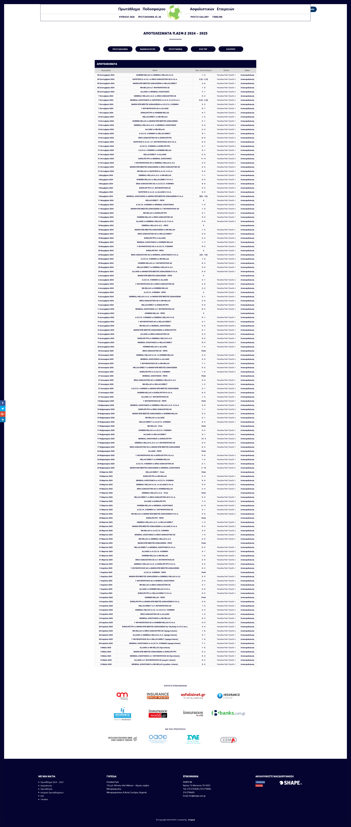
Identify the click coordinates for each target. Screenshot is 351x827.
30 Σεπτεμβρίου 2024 (105, 75)
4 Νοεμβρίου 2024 (106, 175)
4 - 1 (203, 213)
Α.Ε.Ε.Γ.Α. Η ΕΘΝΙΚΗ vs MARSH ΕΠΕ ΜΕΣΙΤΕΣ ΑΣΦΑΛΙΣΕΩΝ (155, 388)
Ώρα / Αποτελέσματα (204, 70)
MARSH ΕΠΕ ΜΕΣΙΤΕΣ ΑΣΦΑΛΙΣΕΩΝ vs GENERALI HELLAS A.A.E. (155, 576)
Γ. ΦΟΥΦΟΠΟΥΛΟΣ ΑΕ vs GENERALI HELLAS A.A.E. (155, 163)
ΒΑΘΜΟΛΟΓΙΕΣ (147, 49)
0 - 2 (203, 96)
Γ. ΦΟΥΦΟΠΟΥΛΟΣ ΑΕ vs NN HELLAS (154, 363)
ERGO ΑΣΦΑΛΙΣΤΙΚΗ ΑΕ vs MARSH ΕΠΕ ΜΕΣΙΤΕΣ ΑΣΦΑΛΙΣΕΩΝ (155, 447)
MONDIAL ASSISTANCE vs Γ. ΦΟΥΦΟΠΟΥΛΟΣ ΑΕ (154, 309)
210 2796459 (188, 792)
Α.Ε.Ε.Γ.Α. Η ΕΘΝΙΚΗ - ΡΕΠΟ (155, 292)
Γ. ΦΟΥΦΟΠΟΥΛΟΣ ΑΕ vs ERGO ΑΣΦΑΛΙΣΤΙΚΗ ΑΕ (154, 284)
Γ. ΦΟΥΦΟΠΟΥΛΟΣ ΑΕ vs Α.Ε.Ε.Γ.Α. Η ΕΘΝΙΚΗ (155, 246)
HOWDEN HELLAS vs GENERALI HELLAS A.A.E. (155, 75)
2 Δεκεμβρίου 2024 (106, 276)
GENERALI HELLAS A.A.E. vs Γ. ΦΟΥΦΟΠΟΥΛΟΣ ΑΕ (155, 443)
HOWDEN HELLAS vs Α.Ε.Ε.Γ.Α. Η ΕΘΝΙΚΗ (154, 430)
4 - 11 (203, 159)
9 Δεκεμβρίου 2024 (106, 292)
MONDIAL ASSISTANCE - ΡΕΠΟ (154, 376)
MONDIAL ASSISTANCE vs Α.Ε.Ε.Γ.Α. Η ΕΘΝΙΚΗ (155, 480)
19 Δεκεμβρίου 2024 (105, 338)
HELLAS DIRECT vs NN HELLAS (154, 117)
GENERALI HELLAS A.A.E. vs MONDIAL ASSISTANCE (155, 125)
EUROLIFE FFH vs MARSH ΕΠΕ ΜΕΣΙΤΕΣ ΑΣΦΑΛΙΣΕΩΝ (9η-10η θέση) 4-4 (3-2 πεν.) (155, 627)
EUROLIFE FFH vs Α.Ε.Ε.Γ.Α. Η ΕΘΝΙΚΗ (155, 372)
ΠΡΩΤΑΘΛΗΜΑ (120, 49)
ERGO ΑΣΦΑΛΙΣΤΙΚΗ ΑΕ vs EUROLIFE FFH (155, 138)
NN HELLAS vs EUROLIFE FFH (155, 213)
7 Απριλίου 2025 (105, 572)
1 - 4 (203, 459)
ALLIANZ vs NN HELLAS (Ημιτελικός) (155, 648)
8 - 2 (203, 309)
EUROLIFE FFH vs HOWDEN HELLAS (155, 113)
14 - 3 (203, 439)
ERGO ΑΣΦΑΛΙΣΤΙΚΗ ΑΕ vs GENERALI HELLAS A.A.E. (155, 380)
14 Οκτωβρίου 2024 (106, 121)
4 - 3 (203, 267)
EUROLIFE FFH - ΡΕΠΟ (155, 250)
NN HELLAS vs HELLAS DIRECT (154, 384)
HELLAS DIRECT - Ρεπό (155, 472)
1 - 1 (203, 175)
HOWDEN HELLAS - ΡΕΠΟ (155, 313)
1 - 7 (203, 242)
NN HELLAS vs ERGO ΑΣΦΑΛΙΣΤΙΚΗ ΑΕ (154, 585)
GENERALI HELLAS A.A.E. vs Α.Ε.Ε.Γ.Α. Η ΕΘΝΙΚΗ (155, 610)
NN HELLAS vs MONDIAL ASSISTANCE (154, 326)
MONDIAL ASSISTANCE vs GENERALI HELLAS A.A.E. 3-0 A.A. (154, 405)
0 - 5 (203, 338)
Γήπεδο (226, 70)
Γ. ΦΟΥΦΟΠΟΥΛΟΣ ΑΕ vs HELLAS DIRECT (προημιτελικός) (155, 639)
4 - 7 (203, 113)
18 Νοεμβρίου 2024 (106, 225)
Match (155, 70)
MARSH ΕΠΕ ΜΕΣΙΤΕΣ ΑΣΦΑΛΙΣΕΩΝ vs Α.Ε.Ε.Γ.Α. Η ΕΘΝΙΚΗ (155, 104)
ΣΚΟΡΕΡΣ (231, 49)
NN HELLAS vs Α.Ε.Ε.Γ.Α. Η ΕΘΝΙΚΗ (155, 531)
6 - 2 (203, 447)
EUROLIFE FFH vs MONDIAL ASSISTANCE (155, 159)
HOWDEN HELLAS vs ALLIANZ (155, 347)
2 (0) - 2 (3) (203, 79)
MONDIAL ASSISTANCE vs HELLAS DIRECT (155, 342)
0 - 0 (203, 184)
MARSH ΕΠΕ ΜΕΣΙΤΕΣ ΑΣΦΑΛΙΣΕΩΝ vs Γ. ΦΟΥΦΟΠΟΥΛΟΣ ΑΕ (155, 209)
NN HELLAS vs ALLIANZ (155, 418)
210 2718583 (205, 789)
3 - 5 (203, 217)
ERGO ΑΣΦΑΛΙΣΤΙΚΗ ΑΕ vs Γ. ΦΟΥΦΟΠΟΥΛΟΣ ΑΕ (154, 560)
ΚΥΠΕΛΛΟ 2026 (127, 16)
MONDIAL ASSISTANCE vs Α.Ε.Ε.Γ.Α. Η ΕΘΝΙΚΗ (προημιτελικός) (155, 643)
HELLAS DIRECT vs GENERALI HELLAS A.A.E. (155, 267)
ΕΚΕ (42, 796)
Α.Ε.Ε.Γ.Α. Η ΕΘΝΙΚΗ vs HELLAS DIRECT (155, 133)
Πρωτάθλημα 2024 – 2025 (51, 782)
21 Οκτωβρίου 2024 (106, 150)
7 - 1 (203, 92)
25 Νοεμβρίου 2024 (106, 250)
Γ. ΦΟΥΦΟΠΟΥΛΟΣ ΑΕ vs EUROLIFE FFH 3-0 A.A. (155, 455)
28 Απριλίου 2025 (106, 627)
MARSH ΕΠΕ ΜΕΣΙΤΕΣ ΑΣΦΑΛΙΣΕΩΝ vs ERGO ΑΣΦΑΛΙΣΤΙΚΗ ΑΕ (155, 167)
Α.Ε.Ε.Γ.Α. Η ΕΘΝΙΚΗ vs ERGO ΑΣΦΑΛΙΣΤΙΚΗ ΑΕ (155, 464)
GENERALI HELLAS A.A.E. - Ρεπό (155, 493)
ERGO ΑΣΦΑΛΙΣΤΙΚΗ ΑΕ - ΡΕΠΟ (154, 351)
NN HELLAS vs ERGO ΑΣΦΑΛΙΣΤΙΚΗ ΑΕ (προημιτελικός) (154, 631)
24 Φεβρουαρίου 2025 (105, 451)
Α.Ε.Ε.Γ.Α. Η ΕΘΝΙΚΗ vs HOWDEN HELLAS (154, 150)
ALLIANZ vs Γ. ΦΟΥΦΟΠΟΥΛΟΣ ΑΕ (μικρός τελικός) (155, 660)
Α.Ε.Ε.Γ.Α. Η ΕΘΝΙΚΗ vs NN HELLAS (155, 259)
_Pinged (191, 820)
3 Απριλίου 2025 (105, 568)
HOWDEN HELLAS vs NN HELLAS (155, 556)
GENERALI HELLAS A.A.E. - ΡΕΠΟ (155, 225)
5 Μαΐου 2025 (106, 648)
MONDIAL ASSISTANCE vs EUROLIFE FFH (155, 439)
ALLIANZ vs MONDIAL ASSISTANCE (154, 92)
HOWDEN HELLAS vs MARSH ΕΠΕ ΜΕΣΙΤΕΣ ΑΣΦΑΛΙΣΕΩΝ (155, 121)
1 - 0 (203, 259)
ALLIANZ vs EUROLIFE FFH (155, 501)
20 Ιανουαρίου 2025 (106, 351)
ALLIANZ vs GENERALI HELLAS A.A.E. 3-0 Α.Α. (155, 221)
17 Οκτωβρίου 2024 (106, 146)
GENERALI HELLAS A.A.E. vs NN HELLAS (155, 175)
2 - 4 (203, 125)
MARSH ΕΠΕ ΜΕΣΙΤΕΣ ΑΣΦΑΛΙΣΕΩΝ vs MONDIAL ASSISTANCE (155, 468)
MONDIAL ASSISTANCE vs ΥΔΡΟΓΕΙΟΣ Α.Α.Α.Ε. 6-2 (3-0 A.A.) (155, 100)
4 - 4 (203, 627)
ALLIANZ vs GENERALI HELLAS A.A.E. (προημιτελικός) (155, 635)
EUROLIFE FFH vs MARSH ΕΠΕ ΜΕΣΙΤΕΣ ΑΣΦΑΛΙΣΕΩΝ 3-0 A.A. (155, 602)
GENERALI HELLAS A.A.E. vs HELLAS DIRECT (155, 522)
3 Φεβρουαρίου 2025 (106, 401)
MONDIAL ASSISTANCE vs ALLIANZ (154, 359)
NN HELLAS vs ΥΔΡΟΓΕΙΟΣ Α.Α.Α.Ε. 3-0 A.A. (155, 171)
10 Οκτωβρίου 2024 (106, 117)
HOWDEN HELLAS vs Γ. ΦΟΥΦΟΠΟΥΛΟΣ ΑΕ (155, 263)
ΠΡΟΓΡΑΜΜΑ (175, 49)
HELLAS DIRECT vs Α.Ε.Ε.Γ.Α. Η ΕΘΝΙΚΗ (155, 422)
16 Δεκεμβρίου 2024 (105, 313)
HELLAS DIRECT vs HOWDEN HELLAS (155, 459)
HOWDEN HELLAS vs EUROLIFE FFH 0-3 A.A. (155, 393)
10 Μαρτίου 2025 (106, 472)
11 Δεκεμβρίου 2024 (105, 309)
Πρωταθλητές (46, 789)
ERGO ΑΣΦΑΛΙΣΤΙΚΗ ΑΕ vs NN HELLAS (154, 301)
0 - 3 (203, 142)
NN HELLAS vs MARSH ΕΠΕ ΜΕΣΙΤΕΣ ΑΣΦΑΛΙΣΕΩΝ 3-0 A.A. (155, 514)
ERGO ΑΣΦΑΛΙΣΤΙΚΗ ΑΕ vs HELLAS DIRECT (155, 234)
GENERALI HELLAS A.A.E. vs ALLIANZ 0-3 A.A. (155, 485)
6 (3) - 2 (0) (203, 100)
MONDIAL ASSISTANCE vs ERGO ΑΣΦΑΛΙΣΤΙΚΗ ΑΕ (155, 535)
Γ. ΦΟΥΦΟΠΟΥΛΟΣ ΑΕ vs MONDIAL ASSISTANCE (154, 581)
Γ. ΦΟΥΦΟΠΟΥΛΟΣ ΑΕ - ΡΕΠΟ (154, 401)
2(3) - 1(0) (203, 255)
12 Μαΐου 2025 (106, 660)
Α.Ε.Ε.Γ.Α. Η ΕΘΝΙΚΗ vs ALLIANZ (155, 280)
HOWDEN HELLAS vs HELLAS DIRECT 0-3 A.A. (155, 180)
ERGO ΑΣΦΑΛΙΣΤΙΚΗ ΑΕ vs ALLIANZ (154, 614)
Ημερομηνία (106, 70)
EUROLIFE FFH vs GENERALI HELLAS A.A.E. (155, 338)
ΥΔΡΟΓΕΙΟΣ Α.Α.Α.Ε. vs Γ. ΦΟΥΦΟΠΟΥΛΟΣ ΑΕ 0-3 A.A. (155, 142)
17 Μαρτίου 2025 (106, 493)
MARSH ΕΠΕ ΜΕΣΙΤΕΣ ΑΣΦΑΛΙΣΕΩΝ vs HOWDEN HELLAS (155, 414)
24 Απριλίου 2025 (106, 622)
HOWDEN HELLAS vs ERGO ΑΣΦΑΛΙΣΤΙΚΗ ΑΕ (155, 217)
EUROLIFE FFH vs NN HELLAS (155, 476)
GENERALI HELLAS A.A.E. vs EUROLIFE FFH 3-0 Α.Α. (155, 564)
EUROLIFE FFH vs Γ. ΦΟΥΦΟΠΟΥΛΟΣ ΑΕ (155, 188)
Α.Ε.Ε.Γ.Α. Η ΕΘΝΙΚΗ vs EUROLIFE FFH (155, 146)
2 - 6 (203, 83)
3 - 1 (203, 418)
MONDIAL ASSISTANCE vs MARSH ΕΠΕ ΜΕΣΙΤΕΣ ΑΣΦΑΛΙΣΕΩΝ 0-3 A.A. (154, 196)
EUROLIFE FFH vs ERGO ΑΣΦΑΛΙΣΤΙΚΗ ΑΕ (155, 409)
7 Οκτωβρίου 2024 (105, 96)
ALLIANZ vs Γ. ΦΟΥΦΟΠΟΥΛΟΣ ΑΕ (155, 397)
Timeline (217, 16)
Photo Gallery (200, 16)
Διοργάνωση (46, 785)
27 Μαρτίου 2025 (106, 539)
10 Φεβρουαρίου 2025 (105, 409)
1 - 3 (203, 88)
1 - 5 (203, 372)
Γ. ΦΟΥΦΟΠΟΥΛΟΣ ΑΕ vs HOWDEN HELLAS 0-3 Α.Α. (154, 622)
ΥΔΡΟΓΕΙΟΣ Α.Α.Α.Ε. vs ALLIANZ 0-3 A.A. (155, 192)
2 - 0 (203, 284)
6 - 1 (203, 330)
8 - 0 (203, 138)
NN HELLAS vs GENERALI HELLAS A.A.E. (155, 539)
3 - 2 (203, 430)
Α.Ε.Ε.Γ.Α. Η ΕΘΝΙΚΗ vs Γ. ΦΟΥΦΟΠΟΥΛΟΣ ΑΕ (155, 510)
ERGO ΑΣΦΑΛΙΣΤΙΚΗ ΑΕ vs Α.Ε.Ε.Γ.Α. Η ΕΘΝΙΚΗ (155, 184)
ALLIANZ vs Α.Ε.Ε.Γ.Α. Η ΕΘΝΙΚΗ (155, 551)
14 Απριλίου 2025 (106, 597)
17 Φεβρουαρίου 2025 (105, 426)
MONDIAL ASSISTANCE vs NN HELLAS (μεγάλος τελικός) (155, 664)
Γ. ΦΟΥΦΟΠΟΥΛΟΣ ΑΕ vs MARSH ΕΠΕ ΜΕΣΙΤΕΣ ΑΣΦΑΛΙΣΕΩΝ (155, 568)
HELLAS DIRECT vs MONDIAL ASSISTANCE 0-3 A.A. (155, 547)
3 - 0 (203, 171)
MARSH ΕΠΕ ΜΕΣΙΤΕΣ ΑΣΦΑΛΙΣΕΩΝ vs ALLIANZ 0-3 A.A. (155, 526)
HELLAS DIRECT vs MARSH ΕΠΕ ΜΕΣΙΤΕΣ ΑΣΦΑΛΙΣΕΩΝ (155, 368)
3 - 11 (203, 505)
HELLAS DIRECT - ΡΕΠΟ (154, 200)
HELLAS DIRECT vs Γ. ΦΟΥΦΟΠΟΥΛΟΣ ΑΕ (154, 606)
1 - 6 (203, 556)
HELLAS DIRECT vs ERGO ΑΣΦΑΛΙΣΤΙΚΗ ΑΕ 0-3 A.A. (155, 497)
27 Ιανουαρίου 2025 (106, 376)
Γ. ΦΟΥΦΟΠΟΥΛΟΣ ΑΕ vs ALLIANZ (155, 108)
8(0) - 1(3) (203, 196)
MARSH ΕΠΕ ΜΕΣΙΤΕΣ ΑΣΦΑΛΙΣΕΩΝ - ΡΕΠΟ (155, 276)
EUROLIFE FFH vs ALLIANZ (155, 238)
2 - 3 (203, 154)
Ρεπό (204, 351)
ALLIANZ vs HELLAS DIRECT (154, 434)
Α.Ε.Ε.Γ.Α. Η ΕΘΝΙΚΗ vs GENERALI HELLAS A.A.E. (155, 317)
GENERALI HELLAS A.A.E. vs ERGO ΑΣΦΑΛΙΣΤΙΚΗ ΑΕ (155, 96)
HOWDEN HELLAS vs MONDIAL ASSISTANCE (155, 505)
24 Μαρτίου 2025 (106, 518)
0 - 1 (203, 108)
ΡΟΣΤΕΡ (203, 49)
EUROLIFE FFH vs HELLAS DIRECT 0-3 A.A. (155, 593)
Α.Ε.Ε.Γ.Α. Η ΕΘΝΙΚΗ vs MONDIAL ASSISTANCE (155, 205)
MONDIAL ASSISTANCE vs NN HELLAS (154, 618)
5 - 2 (203, 368)
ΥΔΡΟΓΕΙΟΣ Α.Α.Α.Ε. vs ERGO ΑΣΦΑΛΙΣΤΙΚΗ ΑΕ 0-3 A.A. (155, 79)
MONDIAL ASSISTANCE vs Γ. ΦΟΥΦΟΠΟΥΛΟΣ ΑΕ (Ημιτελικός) (155, 656)
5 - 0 (203, 480)
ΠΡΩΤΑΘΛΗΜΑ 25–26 (149, 16)
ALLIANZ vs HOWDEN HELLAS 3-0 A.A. (154, 589)
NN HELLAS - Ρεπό (154, 426)
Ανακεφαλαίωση (247, 75)
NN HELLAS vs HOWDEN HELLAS (155, 288)
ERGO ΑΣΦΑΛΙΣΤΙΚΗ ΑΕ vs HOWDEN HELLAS (155, 489)
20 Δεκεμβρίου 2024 (105, 347)
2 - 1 (203, 121)
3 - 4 (203, 188)
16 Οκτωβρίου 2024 (106, 142)
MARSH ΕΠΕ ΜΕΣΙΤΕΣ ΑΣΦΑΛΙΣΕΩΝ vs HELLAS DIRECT (155, 83)
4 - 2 (203, 531)
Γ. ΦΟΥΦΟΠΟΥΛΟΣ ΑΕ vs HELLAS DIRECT (154, 322)
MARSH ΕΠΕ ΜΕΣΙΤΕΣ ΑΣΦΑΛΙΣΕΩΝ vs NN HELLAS (155, 230)
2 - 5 (203, 560)
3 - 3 (203, 334)
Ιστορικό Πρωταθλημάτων (52, 792)
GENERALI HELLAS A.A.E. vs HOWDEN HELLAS (155, 355)
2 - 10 (203, 468)
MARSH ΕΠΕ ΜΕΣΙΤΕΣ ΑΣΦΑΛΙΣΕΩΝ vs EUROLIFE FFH (155, 330)
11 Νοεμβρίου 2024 (106, 200)
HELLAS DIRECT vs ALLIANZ (154, 154)
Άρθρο (247, 70)
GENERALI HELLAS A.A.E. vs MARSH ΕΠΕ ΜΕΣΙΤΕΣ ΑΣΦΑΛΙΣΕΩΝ (155, 297)
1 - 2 (203, 75)
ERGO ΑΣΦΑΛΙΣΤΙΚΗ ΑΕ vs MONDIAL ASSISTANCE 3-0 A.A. (155, 255)
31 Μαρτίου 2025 (106, 543)
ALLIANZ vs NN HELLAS (155, 129)
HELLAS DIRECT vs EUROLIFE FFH (155, 305)
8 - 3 (203, 342)
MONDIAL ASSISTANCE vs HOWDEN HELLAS (155, 242)
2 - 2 (203, 104)
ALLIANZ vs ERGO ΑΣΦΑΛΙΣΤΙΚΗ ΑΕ (154, 334)
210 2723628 (193, 789)
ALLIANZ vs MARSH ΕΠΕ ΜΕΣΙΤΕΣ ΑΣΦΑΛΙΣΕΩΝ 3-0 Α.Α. (155, 271)
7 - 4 (203, 501)
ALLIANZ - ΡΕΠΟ (155, 451)
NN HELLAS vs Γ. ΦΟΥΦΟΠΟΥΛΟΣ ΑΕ (154, 88)
